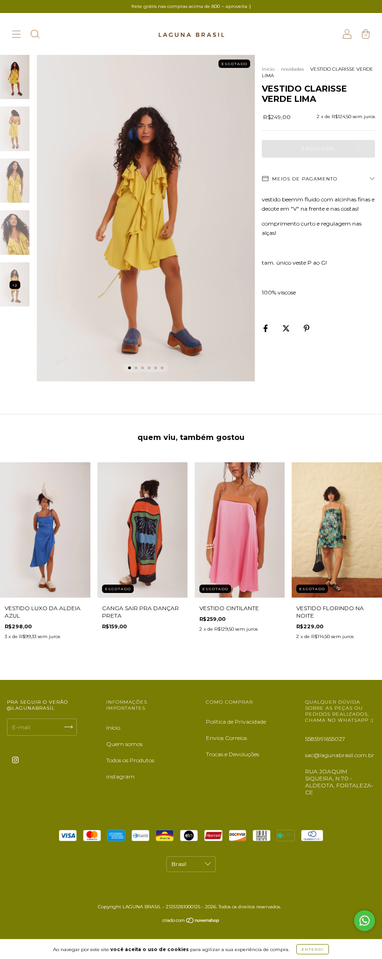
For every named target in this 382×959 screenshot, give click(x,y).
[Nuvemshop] (191, 921)
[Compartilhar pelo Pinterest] (306, 328)
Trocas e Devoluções (232, 754)
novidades (292, 69)
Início (268, 69)
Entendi (312, 949)
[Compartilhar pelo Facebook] (266, 328)
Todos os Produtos (130, 760)
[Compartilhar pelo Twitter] (286, 328)
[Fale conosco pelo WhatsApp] (364, 920)
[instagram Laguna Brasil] (15, 759)
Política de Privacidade (236, 721)
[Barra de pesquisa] (35, 35)
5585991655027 (325, 738)
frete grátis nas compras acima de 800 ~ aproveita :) (191, 6)
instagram (120, 776)
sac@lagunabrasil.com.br (339, 755)
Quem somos (124, 743)
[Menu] (16, 35)
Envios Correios (226, 737)
